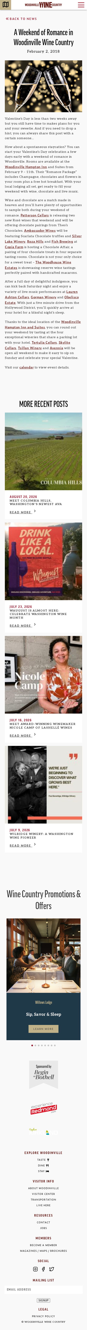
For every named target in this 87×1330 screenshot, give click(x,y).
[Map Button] (6, 5)
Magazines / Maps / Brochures (43, 1250)
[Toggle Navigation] (81, 5)
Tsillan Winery (30, 347)
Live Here (43, 1205)
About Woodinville (43, 1188)
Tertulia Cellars (44, 342)
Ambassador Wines (40, 230)
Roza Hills (35, 241)
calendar (26, 367)
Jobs (43, 1228)
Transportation (43, 1199)
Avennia (56, 347)
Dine (41, 1165)
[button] (32, 1045)
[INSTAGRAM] (35, 1269)
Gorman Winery (43, 296)
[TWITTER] (52, 1269)
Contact (43, 1222)
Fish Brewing (62, 241)
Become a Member (43, 1245)
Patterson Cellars (35, 215)
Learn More (43, 1029)
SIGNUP (43, 1300)
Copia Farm (14, 246)
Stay (41, 1171)
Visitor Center (43, 1193)
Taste (41, 1160)
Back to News (23, 18)
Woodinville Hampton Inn (26, 166)
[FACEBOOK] (43, 1269)
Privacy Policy (43, 1316)
